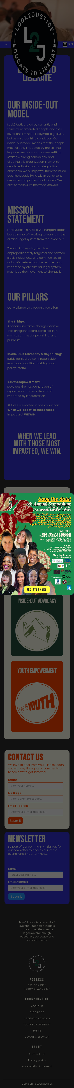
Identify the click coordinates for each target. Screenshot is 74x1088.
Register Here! (37, 589)
